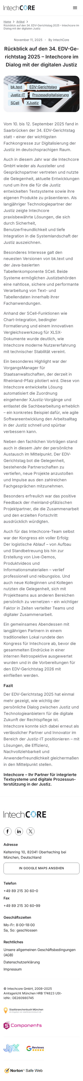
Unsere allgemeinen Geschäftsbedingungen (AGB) (39, 952)
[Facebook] (8, 831)
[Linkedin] (19, 831)
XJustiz (33, 103)
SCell (15, 103)
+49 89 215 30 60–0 (21, 891)
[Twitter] (31, 831)
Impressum (13, 969)
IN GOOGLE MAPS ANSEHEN (41, 868)
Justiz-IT (18, 95)
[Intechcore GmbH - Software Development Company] (19, 7)
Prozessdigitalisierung (50, 95)
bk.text (16, 87)
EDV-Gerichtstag (43, 87)
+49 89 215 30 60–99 (22, 905)
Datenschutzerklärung (22, 962)
